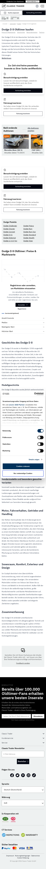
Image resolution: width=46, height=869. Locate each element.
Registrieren (22, 309)
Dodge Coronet (9, 232)
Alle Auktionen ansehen (33, 129)
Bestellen (22, 761)
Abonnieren (38, 716)
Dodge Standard (29, 235)
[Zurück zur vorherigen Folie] (5, 144)
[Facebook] (12, 775)
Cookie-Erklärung (23, 858)
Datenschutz (35, 856)
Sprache (5, 784)
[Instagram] (28, 775)
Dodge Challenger (10, 226)
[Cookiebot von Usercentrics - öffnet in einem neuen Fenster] (34, 393)
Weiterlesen (6, 58)
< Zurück (4, 24)
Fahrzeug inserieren (23, 114)
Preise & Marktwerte (8, 32)
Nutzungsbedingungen (22, 856)
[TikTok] (34, 775)
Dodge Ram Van (29, 232)
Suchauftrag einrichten (34, 13)
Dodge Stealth (28, 238)
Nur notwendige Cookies (23, 473)
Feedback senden (23, 663)
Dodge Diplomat (9, 238)
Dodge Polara (28, 226)
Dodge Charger (9, 229)
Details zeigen (34, 459)
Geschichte (21, 32)
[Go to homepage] (13, 6)
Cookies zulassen (23, 466)
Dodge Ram (27, 229)
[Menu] (37, 6)
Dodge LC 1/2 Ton (10, 241)
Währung (6, 797)
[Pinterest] (23, 775)
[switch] (40, 437)
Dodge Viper (28, 241)
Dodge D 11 (8, 235)
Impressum (10, 856)
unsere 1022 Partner (17, 405)
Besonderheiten (32, 32)
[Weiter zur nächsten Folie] (40, 144)
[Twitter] (17, 775)
